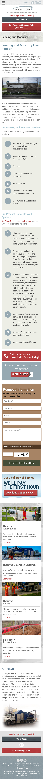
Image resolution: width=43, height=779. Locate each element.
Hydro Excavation (23, 764)
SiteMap (20, 768)
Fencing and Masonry (15, 766)
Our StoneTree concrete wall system (17, 221)
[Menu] (3, 2)
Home (5, 764)
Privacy (26, 768)
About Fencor (12, 764)
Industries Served (29, 766)
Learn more (8, 543)
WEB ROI (15, 772)
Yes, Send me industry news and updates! (20, 446)
